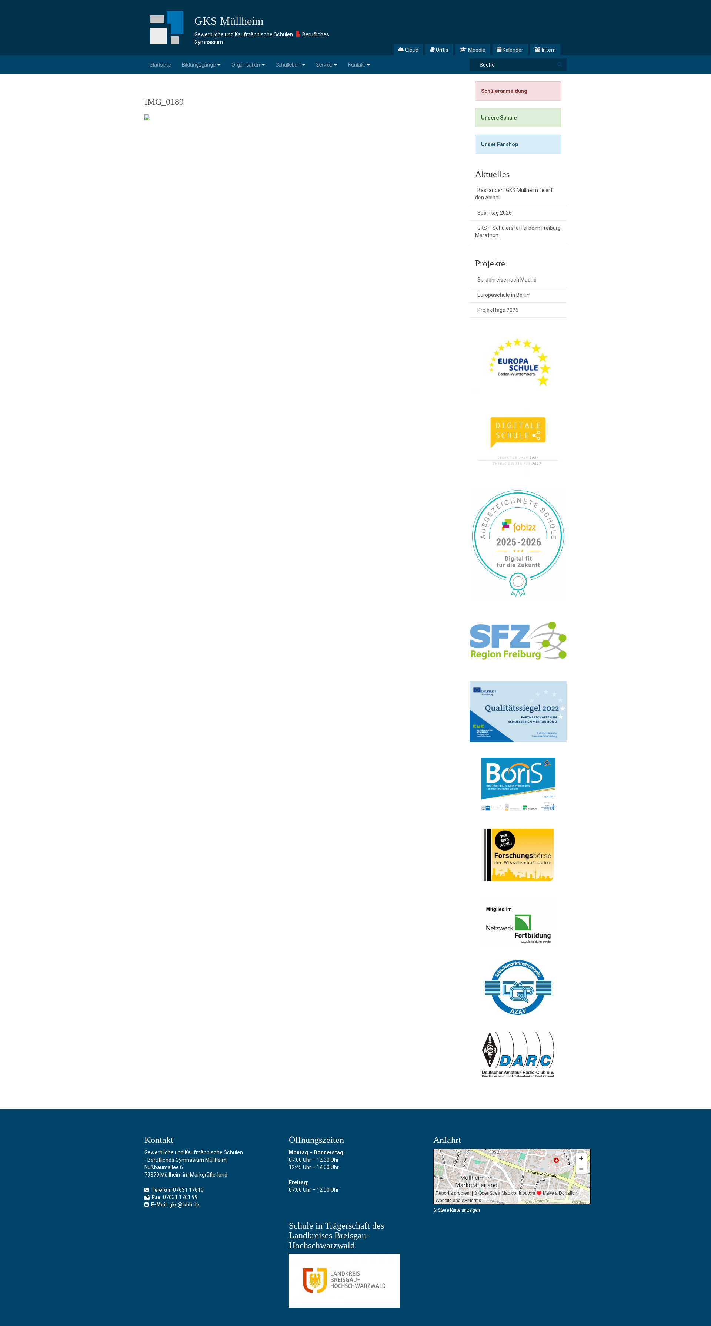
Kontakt (357, 65)
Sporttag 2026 (494, 213)
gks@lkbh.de (184, 1205)
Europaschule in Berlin (503, 295)
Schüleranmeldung (504, 91)
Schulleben (288, 65)
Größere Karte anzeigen (456, 1210)
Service (324, 65)
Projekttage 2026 (497, 310)
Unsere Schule (499, 118)
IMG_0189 (164, 102)
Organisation (246, 65)
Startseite (160, 65)
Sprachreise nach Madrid (507, 280)
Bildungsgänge (199, 65)
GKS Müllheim (228, 21)
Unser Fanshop (499, 144)
